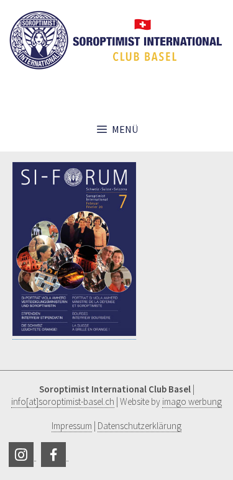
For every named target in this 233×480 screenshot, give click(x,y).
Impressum (72, 426)
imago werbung (192, 401)
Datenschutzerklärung (139, 426)
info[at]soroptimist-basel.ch (62, 401)
